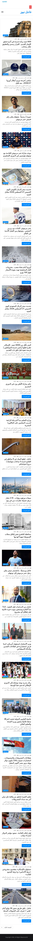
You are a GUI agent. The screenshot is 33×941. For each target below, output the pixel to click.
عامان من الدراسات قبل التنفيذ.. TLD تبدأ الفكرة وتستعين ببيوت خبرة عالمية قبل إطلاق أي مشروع (16, 609)
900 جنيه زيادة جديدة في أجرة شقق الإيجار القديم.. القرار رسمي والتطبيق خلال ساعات (16, 44)
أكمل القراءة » (26, 56)
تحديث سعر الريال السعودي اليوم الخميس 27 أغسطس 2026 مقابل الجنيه (18, 308)
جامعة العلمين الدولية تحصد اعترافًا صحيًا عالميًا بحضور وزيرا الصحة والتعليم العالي (17, 721)
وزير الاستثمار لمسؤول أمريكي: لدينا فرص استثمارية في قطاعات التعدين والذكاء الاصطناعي (17, 646)
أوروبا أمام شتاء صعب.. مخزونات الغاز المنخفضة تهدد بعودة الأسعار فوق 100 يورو (18, 269)
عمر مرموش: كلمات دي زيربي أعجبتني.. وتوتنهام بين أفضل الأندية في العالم (18, 231)
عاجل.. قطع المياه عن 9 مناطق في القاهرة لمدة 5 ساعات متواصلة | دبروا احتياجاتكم (17, 461)
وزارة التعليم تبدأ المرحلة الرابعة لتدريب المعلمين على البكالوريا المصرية (18, 422)
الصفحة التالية (7, 927)
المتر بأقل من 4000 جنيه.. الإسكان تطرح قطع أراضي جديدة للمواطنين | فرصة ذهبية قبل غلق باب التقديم (17, 347)
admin (28, 39)
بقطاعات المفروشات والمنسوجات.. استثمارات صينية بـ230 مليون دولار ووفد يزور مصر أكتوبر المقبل (17, 760)
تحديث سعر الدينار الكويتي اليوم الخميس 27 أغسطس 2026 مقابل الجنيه (18, 192)
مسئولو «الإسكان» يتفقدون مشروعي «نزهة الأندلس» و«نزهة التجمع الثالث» (16, 872)
